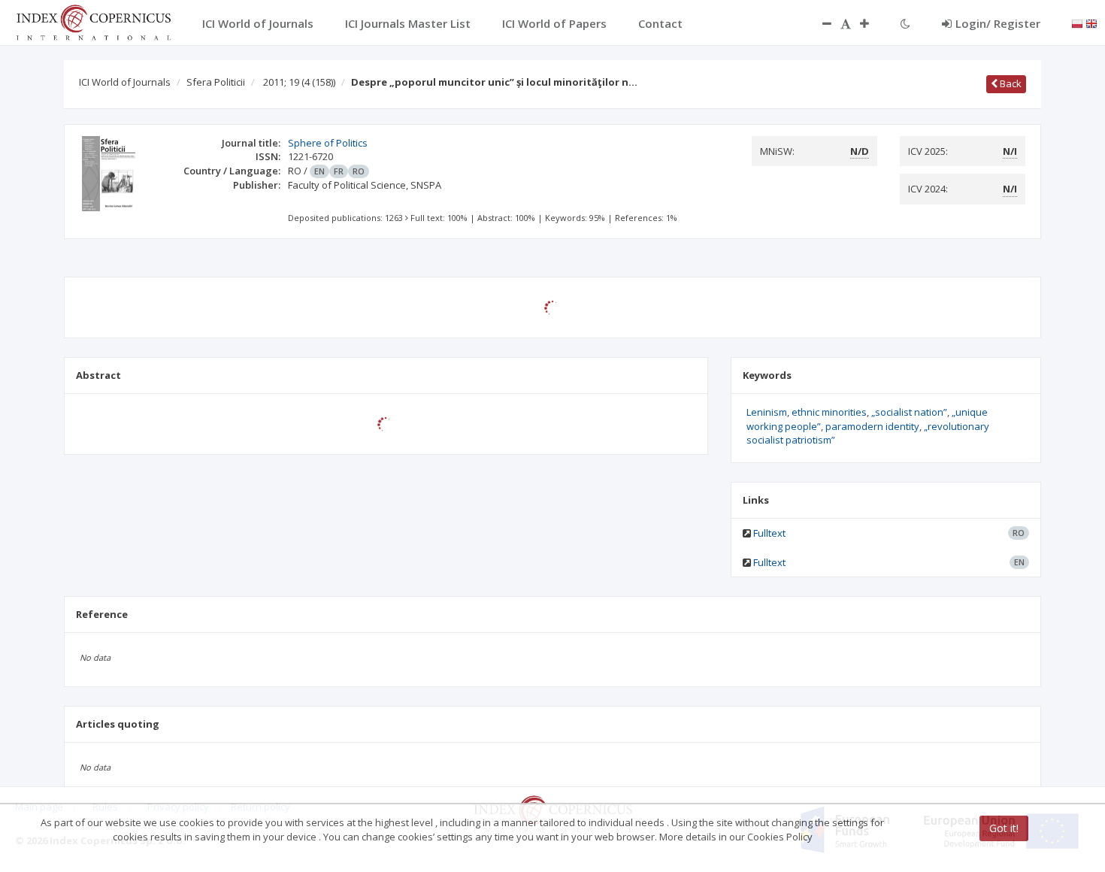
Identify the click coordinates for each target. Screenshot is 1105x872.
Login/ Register (997, 23)
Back (1010, 83)
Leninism (766, 412)
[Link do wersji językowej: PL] (1077, 22)
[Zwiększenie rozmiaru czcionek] (872, 23)
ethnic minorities (829, 412)
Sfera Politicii (215, 82)
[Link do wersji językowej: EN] (1091, 22)
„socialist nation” (909, 412)
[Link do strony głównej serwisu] (93, 21)
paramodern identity (872, 426)
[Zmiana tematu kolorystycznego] (905, 23)
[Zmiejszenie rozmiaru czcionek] (819, 23)
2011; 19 (299, 82)
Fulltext (769, 533)
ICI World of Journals (125, 82)
